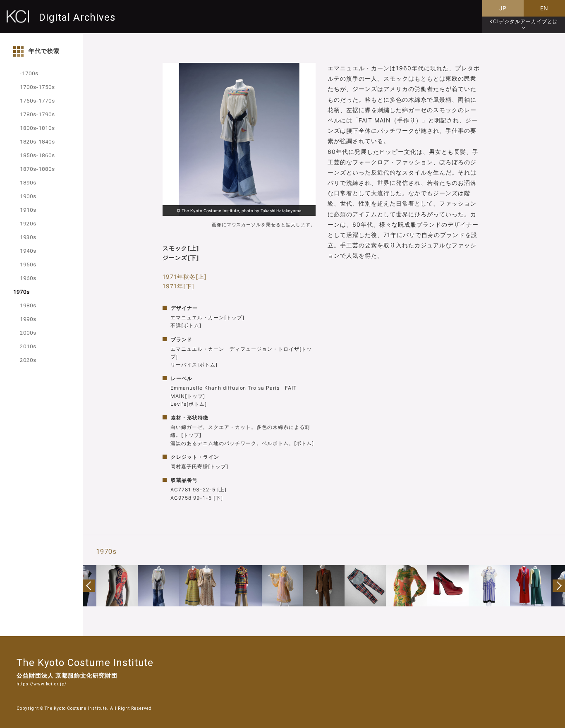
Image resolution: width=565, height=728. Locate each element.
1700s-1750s (37, 87)
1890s (28, 183)
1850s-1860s (37, 155)
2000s (28, 333)
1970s (21, 292)
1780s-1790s (37, 114)
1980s (28, 305)
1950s (28, 264)
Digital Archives (77, 17)
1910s (28, 210)
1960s (28, 278)
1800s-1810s (37, 128)
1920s (28, 223)
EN (544, 8)
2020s (28, 360)
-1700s (29, 73)
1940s (28, 251)
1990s (28, 319)
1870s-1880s (37, 169)
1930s (28, 237)
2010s (28, 346)
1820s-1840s (37, 142)
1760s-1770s (37, 101)
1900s (28, 196)
